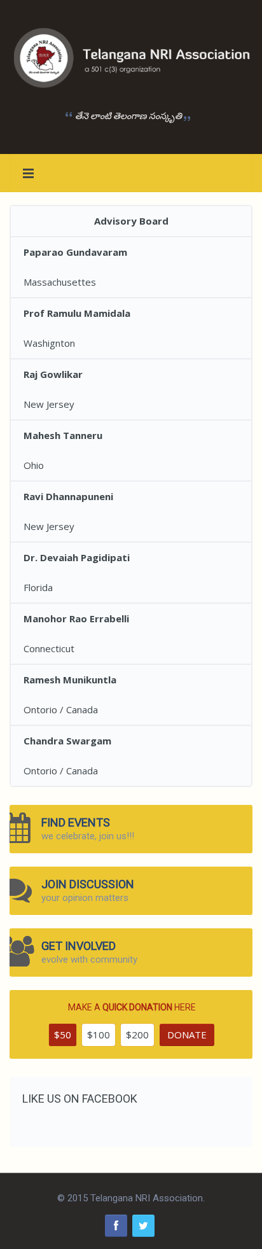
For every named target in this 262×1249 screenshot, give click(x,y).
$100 (98, 1034)
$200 (137, 1034)
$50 (62, 1034)
